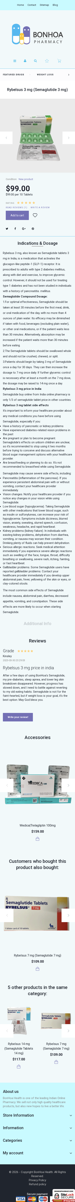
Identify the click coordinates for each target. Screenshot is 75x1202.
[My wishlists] (47, 61)
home (20, 4)
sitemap (44, 4)
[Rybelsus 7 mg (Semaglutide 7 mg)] (37, 913)
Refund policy (37, 1184)
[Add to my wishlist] (35, 215)
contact (32, 4)
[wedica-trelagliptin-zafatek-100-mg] (37, 783)
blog (55, 4)
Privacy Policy (37, 1180)
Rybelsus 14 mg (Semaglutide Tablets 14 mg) (18, 1048)
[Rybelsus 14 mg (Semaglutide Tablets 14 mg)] (19, 1021)
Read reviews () (16, 207)
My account (13, 1153)
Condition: (11, 179)
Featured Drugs (13, 74)
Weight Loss (45, 74)
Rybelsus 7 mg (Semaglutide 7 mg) (37, 955)
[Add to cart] (37, 838)
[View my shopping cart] (59, 61)
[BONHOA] (37, 34)
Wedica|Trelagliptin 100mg (38, 825)
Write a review (40, 207)
